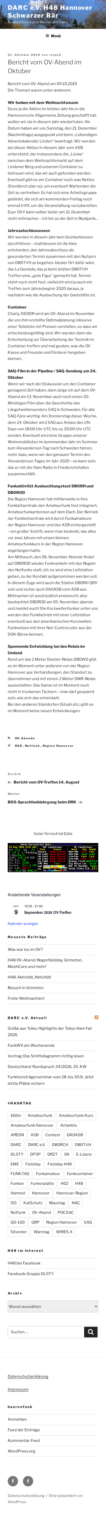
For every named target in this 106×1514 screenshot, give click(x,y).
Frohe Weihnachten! (26, 998)
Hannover (41, 1193)
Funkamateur (48, 1173)
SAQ (88, 1222)
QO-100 (18, 1222)
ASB (35, 1135)
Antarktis (68, 1125)
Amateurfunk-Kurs (76, 1115)
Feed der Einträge (24, 1430)
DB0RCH (60, 1144)
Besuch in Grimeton (26, 987)
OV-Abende (25, 738)
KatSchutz (32, 1203)
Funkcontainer (80, 1173)
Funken (17, 1183)
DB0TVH (83, 1144)
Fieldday (33, 1164)
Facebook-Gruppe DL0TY (31, 1273)
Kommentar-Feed (24, 1440)
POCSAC (66, 1212)
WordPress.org (21, 1451)
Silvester (19, 1232)
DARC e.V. (36, 1144)
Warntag (41, 1232)
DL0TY (17, 1154)
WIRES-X (64, 1232)
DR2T (52, 1154)
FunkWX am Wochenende (31, 1045)
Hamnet (18, 1193)
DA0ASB (75, 1135)
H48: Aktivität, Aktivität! (29, 977)
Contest (52, 1135)
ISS (14, 1203)
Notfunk (32, 746)
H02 (64, 1183)
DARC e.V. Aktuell (27, 1018)
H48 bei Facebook (24, 1263)
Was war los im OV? (25, 949)
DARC (16, 1144)
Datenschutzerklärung (28, 1376)
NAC (76, 1203)
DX (66, 1154)
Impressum (18, 1389)
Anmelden (17, 1419)
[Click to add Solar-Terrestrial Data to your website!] (53, 871)
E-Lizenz (84, 1154)
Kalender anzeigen (23, 923)
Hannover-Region (72, 1193)
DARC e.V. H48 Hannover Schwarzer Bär (50, 11)
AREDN (17, 1135)
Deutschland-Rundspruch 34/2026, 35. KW (47, 1066)
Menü (56, 36)
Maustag (57, 1203)
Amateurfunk (40, 1115)
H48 (19, 746)
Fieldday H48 (60, 1164)
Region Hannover (58, 746)
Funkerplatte (42, 1183)
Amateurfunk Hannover (32, 1125)
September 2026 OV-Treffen (48, 912)
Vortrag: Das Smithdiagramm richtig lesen (46, 1056)
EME (15, 1164)
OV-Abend (41, 1212)
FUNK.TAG (20, 1173)
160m (16, 1115)
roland (55, 55)
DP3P (35, 1154)
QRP (35, 1222)
